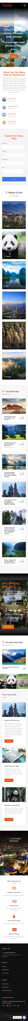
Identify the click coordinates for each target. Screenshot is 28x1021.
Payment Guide (5, 983)
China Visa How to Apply (12, 766)
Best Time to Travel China (12, 805)
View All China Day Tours (7, 645)
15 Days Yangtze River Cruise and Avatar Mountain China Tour (10, 561)
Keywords (4, 143)
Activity (4, 151)
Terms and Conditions (7, 990)
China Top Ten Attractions (12, 720)
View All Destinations (14, 195)
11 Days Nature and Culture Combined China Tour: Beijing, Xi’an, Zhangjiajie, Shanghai (9, 530)
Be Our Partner (5, 973)
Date (3, 167)
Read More (4, 697)
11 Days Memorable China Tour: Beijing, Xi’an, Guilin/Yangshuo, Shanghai (10, 474)
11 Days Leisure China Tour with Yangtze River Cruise (10, 444)
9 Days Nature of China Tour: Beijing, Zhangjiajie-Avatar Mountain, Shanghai (10, 502)
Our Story (4, 966)
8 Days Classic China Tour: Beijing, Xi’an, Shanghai (10, 418)
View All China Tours (6, 394)
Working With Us (5, 969)
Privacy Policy (5, 987)
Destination (5, 159)
